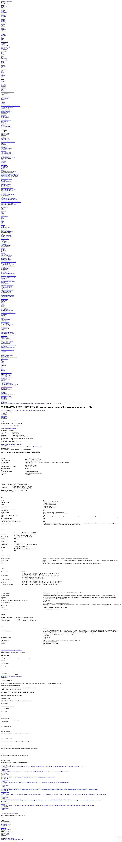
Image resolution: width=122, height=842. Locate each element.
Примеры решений (5, 112)
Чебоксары (3, 85)
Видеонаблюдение (5, 227)
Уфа (2, 82)
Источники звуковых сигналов (8, 189)
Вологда (3, 19)
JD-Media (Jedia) (4, 216)
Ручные (2, 182)
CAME (2, 361)
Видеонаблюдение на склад (7, 285)
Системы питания (5, 382)
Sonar (2, 219)
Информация (4, 113)
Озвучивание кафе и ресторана (8, 198)
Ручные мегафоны (5, 177)
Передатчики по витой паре (7, 274)
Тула (2, 77)
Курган (2, 38)
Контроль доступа (5, 308)
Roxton (2, 218)
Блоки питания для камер (7, 279)
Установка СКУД (5, 108)
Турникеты (3, 826)
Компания (3, 95)
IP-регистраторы (5, 254)
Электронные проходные (7, 341)
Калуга (2, 30)
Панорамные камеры (6, 235)
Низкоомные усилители (6, 156)
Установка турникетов (6, 109)
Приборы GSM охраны (6, 376)
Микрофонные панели (6, 181)
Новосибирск (4, 51)
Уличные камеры (5, 237)
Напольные (3, 390)
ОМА (2, 366)
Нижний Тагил (4, 48)
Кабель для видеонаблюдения (8, 281)
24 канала (3, 251)
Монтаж (3, 103)
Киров (2, 33)
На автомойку (4, 293)
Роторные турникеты (6, 342)
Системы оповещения (6, 158)
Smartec (2, 364)
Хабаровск (3, 84)
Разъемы (3, 282)
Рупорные (3, 143)
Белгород (3, 10)
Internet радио (4, 193)
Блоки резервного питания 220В (8, 385)
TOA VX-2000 (4, 167)
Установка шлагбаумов (6, 111)
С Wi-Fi (2, 240)
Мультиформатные (5, 319)
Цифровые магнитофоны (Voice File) (9, 175)
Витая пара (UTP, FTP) (6, 397)
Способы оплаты (5, 116)
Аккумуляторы (4, 388)
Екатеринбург (4, 22)
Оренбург (3, 54)
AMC (2, 208)
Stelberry (3, 221)
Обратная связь (4, 121)
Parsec (2, 369)
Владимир (3, 15)
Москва (2, 5)
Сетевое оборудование (6, 259)
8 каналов (3, 249)
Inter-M (2, 214)
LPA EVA (3, 168)
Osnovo (2, 306)
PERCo (2, 362)
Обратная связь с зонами (6, 186)
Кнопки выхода (4, 336)
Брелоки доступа (5, 327)
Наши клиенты (4, 98)
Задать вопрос (4, 677)
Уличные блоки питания (6, 387)
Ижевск (2, 25)
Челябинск (3, 86)
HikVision (3, 301)
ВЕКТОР (3, 225)
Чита (2, 89)
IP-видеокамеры (4, 244)
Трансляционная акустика (7, 148)
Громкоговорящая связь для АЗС (8, 204)
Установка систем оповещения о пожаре (10, 106)
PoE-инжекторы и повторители (8, 262)
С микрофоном (4, 241)
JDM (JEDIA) (4, 165)
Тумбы (2, 352)
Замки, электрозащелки (6, 330)
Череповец (3, 88)
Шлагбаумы (3, 828)
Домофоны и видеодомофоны (8, 347)
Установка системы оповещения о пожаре (11, 202)
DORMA (3, 370)
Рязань (2, 61)
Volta (2, 223)
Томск (2, 76)
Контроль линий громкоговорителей (9, 174)
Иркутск (3, 26)
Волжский (3, 17)
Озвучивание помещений (7, 107)
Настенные (3, 392)
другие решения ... (5, 205)
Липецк (2, 40)
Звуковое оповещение (6, 822)
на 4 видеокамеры (5, 268)
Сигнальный (4, 402)
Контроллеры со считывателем (8, 313)
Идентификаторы (5, 323)
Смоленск (3, 66)
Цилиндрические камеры (7, 231)
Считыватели (4, 314)
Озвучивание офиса (5, 200)
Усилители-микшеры (6, 153)
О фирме (3, 102)
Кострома (3, 34)
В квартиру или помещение (7, 296)
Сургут (2, 71)
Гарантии (3, 118)
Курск (2, 39)
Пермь (2, 57)
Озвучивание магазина (6, 197)
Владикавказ (4, 14)
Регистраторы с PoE (5, 258)
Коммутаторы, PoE (5, 260)
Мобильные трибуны (6, 184)
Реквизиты (3, 101)
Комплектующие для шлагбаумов (9, 357)
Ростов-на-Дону (4, 59)
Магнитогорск (4, 42)
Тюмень (2, 79)
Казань (2, 28)
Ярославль (3, 91)
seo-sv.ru (15, 840)
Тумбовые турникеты (6, 339)
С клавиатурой (4, 320)
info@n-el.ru (3, 135)
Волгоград (3, 16)
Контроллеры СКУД (5, 309)
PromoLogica (11, 838)
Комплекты (3, 351)
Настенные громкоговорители (8, 142)
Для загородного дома (6, 292)
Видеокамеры (4, 228)
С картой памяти (5, 242)
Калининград (4, 29)
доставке (9, 428)
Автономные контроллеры (7, 310)
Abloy (2, 360)
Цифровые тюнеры (5, 191)
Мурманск (3, 44)
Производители (4, 207)
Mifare (2, 318)
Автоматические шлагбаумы (7, 350)
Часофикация (4, 371)
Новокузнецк (4, 49)
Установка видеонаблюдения (7, 104)
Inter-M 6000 (3, 161)
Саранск (3, 63)
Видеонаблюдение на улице (7, 290)
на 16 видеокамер (5, 271)
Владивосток (4, 12)
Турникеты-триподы (6, 338)
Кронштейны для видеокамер (8, 273)
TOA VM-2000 (4, 166)
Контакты (3, 125)
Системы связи (4, 185)
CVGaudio (3, 211)
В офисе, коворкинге (6, 288)
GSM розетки (4, 378)
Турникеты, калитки (5, 337)
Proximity (3, 315)
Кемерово (3, 31)
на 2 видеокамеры (5, 267)
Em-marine (3, 316)
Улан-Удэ (3, 80)
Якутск (2, 90)
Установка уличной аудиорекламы (9, 199)
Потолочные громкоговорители (8, 140)
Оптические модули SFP (6, 263)
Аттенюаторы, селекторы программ (9, 176)
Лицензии (3, 99)
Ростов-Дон (3, 365)
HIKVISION (15, 432)
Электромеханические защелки (8, 334)
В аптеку (3, 297)
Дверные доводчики (5, 348)
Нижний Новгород (5, 47)
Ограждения (4, 346)
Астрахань (3, 7)
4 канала (3, 248)
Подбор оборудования (6, 123)
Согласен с (12, 676)
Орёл (2, 53)
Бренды (2, 122)
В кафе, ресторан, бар (6, 291)
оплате (14, 428)
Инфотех (3, 305)
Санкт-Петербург (8, 1)
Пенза (2, 56)
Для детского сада (5, 299)
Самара (2, 62)
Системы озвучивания (6, 824)
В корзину (3, 413)
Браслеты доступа (5, 328)
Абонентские (4, 147)
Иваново (3, 24)
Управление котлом (5, 379)
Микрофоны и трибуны (6, 179)
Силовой (3, 401)
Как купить (3, 115)
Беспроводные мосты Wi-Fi (7, 264)
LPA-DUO (3, 170)
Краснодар (3, 35)
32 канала (3, 253)
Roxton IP (3, 163)
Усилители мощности (6, 152)
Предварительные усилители (8, 157)
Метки (2, 329)
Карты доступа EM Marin (7, 324)
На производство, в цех (6, 287)
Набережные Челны (5, 45)
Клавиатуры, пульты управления (8, 276)
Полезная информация (6, 120)
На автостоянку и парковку (7, 295)
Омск (2, 52)
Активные (3, 144)
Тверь (2, 74)
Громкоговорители (5, 139)
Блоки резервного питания (7, 172)
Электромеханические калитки (8, 345)
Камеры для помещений (6, 236)
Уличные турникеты (5, 343)
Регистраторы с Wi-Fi (6, 256)
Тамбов (2, 72)
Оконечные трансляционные (7, 154)
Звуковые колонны (5, 149)
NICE (2, 368)
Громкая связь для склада (7, 203)
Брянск (2, 11)
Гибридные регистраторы (7, 255)
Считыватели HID (5, 322)
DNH (2, 212)
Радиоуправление (5, 356)
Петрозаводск (4, 58)
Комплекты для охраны (6, 375)
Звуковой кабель (4, 399)
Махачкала (3, 43)
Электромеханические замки (7, 333)
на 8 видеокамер (4, 269)
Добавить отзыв (4, 721)
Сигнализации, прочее (6, 373)
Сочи (2, 67)
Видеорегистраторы (5, 246)
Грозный (3, 21)
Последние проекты (5, 97)
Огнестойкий (4, 398)
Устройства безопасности (7, 355)
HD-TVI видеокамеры (6, 245)
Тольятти (3, 75)
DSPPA (2, 213)
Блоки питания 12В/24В (6, 383)
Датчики (3, 380)
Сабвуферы (3, 151)
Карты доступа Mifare (6, 325)
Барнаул (2, 8)
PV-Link (2, 304)
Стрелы (2, 353)
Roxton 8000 (3, 162)
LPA (2, 217)
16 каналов (3, 250)
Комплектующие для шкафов (8, 394)
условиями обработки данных (14, 676)
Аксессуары (3, 272)
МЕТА (2, 160)
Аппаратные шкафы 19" (6, 389)
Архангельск (4, 6)
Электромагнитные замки (7, 332)
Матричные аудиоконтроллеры (8, 194)
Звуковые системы (5, 138)
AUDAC (3, 209)
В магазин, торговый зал (6, 286)
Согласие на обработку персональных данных (12, 839)
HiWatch (3, 302)
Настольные (3, 180)
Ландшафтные (4, 145)
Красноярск (3, 37)
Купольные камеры (5, 230)
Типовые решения (5, 195)
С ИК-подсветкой (5, 239)
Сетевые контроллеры (6, 311)
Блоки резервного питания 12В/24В (9, 384)
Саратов (3, 65)
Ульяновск (3, 81)
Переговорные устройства (7, 188)
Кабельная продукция (6, 396)
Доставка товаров (5, 117)
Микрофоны (4, 278)
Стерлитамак (4, 70)
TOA (2, 222)
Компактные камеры (6, 232)
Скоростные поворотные (7, 234)
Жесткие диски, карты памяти (8, 277)
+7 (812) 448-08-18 (5, 134)
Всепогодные (4, 393)
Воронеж (3, 20)
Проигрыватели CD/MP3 (7, 190)
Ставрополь (3, 68)
